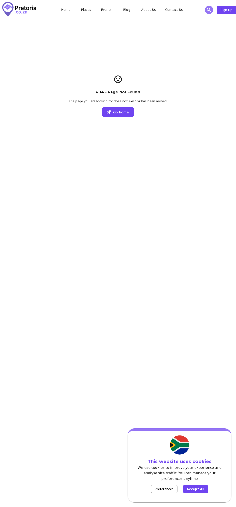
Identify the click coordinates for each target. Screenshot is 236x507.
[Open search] (209, 10)
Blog (126, 9)
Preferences (164, 489)
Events (106, 9)
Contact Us (174, 9)
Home (66, 9)
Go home (121, 112)
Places (86, 9)
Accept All (195, 489)
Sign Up (226, 10)
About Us (148, 9)
